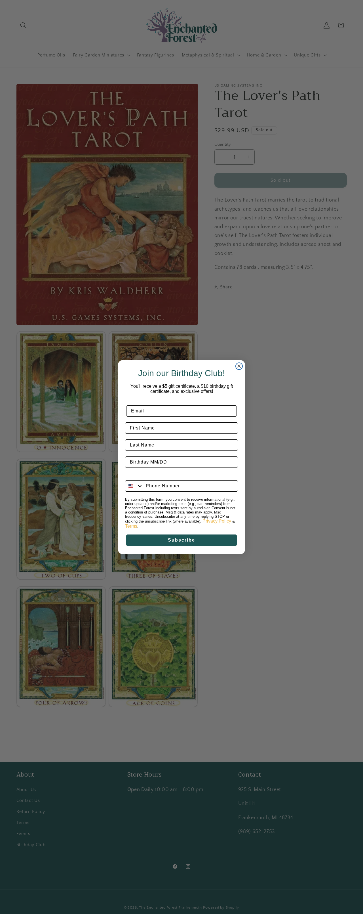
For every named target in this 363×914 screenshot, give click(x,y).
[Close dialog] (239, 366)
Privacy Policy (216, 521)
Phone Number (143, 475)
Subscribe (181, 540)
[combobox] (134, 486)
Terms (131, 526)
